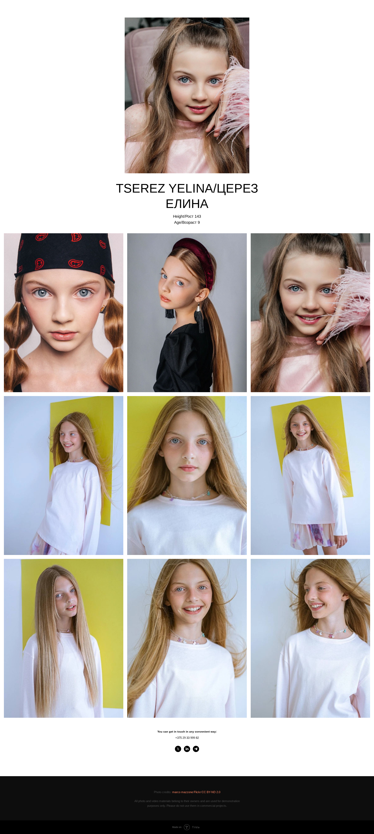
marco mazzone (182, 792)
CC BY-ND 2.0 (211, 792)
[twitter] (178, 749)
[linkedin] (187, 749)
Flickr (197, 792)
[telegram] (196, 749)
